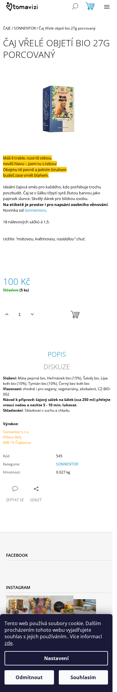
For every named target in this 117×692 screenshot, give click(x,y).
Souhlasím (83, 677)
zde (8, 643)
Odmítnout (29, 677)
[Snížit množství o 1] (32, 314)
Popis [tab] (57, 354)
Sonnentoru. (36, 210)
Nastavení (56, 658)
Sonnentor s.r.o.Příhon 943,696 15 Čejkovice (17, 437)
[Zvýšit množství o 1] (6, 314)
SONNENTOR (67, 464)
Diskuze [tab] (57, 366)
